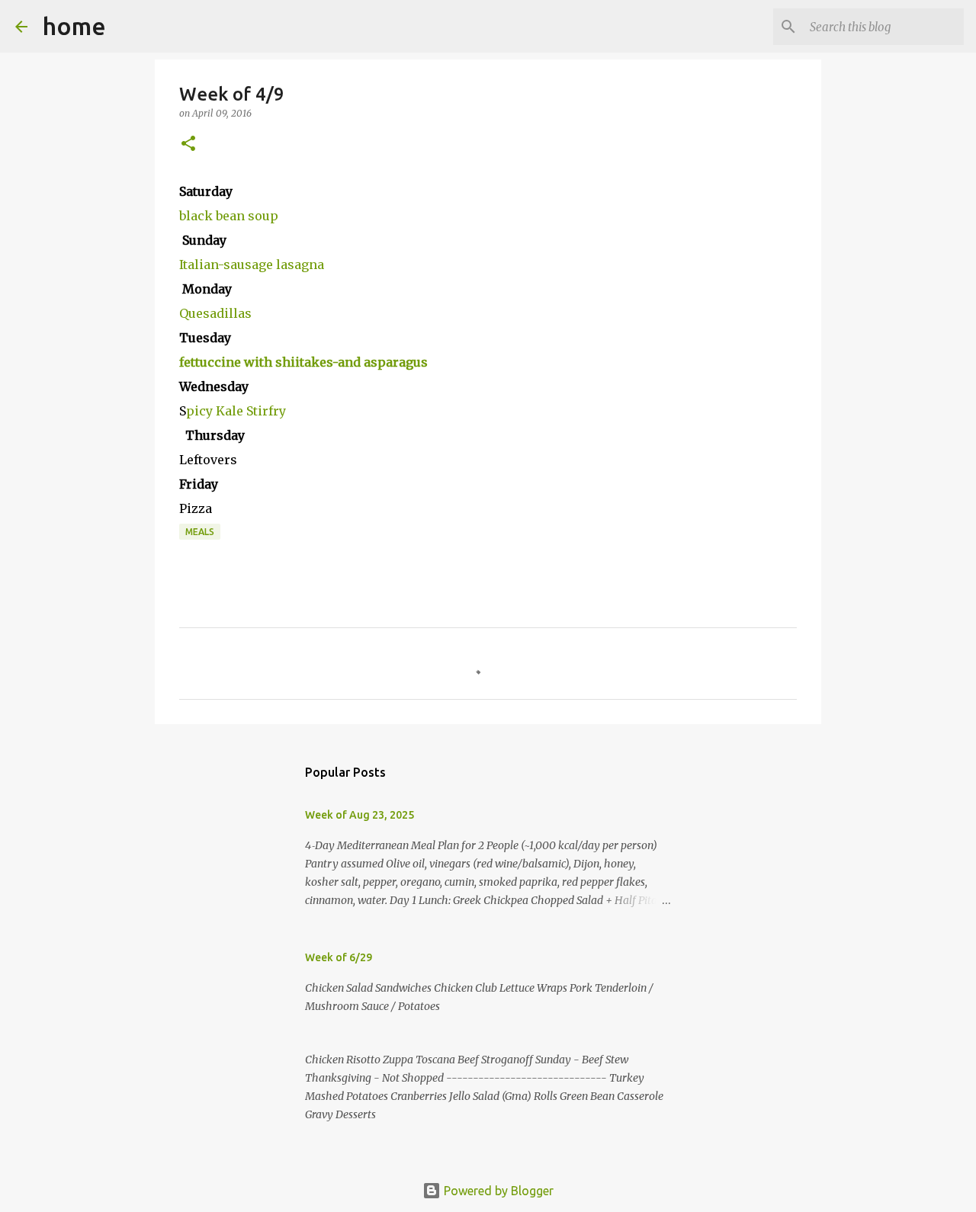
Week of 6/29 (338, 957)
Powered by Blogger (497, 1191)
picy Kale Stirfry (236, 410)
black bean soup (228, 215)
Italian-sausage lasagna (251, 264)
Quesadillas (215, 313)
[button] (188, 144)
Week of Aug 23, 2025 (359, 815)
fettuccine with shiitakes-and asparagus (303, 362)
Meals (199, 532)
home (74, 26)
